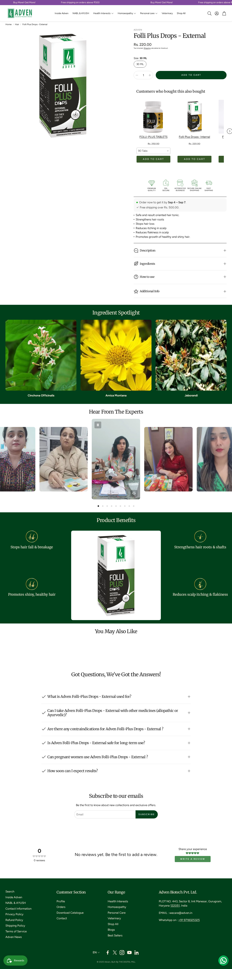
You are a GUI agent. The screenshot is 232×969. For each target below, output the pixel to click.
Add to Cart (153, 159)
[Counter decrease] (137, 75)
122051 (175, 905)
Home (8, 24)
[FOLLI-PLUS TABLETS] (153, 117)
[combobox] (153, 151)
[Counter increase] (150, 75)
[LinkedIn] (137, 952)
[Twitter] (115, 953)
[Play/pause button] (97, 425)
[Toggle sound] (134, 493)
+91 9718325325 (189, 920)
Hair (17, 24)
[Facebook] (107, 952)
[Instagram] (122, 952)
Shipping (147, 48)
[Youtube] (129, 952)
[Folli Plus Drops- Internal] (194, 117)
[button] (209, 13)
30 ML (140, 64)
